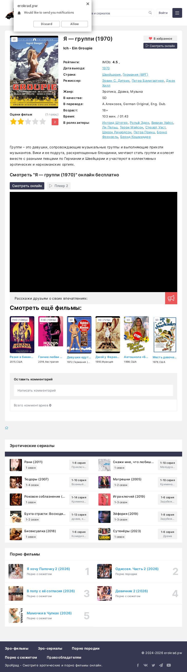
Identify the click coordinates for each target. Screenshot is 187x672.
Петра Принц (144, 132)
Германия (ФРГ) (135, 74)
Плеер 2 (61, 186)
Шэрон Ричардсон (116, 132)
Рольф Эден (139, 123)
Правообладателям (64, 657)
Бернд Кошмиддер (135, 137)
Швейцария (111, 74)
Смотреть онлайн (27, 186)
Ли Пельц (110, 127)
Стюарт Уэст (155, 127)
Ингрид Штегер (115, 123)
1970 (106, 68)
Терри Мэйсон (131, 127)
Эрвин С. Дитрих (116, 80)
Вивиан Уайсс (162, 123)
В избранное (163, 38)
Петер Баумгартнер (148, 80)
